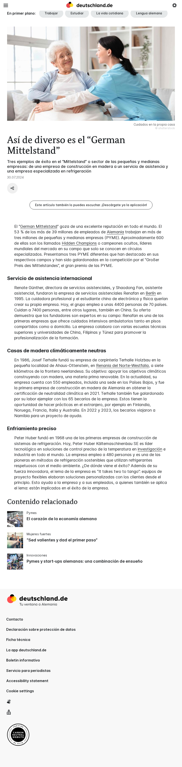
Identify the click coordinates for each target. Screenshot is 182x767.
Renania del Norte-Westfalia (122, 365)
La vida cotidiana (109, 13)
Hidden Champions (79, 243)
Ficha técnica (18, 639)
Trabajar (51, 13)
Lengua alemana (149, 13)
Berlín (151, 293)
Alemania (115, 232)
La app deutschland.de (26, 650)
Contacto (14, 619)
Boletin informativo (23, 660)
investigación (150, 449)
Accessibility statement (27, 681)
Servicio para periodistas (28, 670)
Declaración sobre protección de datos (41, 629)
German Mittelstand (38, 226)
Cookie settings (20, 691)
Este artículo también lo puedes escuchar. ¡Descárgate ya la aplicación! (91, 205)
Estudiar (77, 13)
